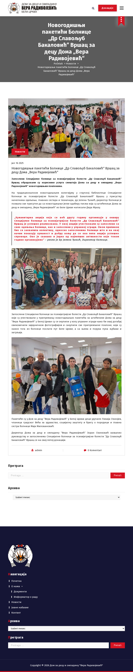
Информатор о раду (26, 596)
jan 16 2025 (18, 163)
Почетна (16, 581)
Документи (20, 591)
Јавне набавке (20, 607)
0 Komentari (95, 450)
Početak (58, 63)
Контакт (16, 612)
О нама (15, 586)
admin (38, 450)
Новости (71, 63)
